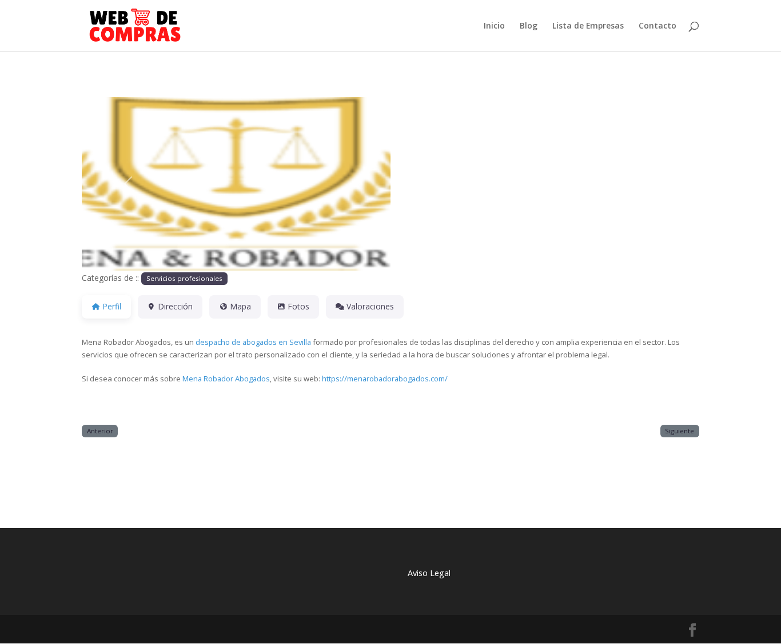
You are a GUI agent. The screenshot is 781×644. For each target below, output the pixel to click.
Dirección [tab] (175, 306)
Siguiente (679, 430)
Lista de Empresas (588, 26)
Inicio (494, 26)
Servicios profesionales (184, 278)
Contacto (657, 26)
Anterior (100, 430)
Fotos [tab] (298, 306)
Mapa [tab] (240, 306)
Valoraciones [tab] (370, 306)
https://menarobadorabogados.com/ (385, 378)
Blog (528, 26)
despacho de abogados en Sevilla (253, 342)
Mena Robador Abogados (226, 378)
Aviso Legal (429, 572)
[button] (128, 184)
